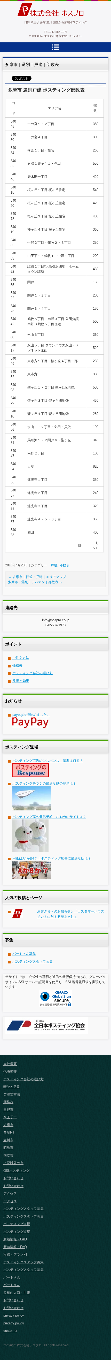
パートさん (11, 1277)
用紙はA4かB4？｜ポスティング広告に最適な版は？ (51, 858)
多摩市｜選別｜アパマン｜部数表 (35, 582)
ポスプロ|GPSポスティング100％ (52, 19)
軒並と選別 (11, 1087)
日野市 (8, 1110)
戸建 (54, 565)
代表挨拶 (10, 1071)
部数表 (64, 565)
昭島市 (8, 1148)
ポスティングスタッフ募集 (32, 961)
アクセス (10, 1193)
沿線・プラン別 (15, 1254)
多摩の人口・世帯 (16, 1293)
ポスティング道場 (16, 1224)
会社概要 (10, 1064)
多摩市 (8, 1125)
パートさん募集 (24, 954)
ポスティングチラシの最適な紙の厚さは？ (44, 783)
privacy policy (13, 1315)
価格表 (17, 665)
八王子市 (10, 1117)
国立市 (8, 1155)
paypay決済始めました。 (31, 715)
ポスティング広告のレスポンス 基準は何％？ (47, 761)
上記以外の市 (13, 1163)
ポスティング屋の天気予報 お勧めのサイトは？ (49, 817)
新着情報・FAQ (15, 1239)
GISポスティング (16, 1171)
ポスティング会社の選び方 (32, 673)
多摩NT (8, 1132)
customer (10, 1331)
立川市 (8, 1140)
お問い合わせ (13, 1178)
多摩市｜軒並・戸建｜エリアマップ (37, 577)
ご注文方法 (20, 658)
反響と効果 (20, 681)
